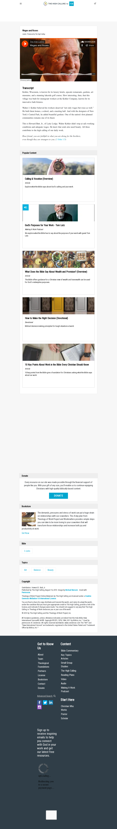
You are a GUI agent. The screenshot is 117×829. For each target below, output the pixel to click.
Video (63, 679)
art (25, 570)
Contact (41, 683)
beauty (50, 570)
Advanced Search (45, 696)
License (41, 675)
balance (37, 570)
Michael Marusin (71, 590)
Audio (63, 683)
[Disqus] (58, 434)
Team (40, 658)
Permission (26, 592)
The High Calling (68, 670)
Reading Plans (67, 675)
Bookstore (43, 679)
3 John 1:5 (60, 139)
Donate (31, 18)
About (23, 18)
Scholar (64, 718)
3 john (27, 551)
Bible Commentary (69, 650)
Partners (42, 671)
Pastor (64, 714)
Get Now (25, 533)
